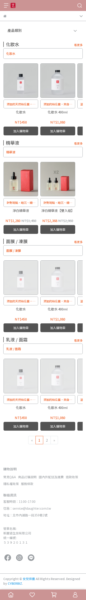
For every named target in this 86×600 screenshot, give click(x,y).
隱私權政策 (11, 484)
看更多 (78, 45)
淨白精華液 (21, 211)
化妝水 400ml (58, 112)
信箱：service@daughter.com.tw (27, 508)
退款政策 (72, 477)
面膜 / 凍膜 (13, 250)
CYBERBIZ (15, 583)
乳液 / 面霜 (13, 349)
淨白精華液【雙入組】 (57, 211)
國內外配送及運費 (51, 477)
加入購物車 (21, 131)
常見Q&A (9, 477)
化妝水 (10, 53)
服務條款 (27, 484)
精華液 (10, 152)
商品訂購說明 (27, 477)
